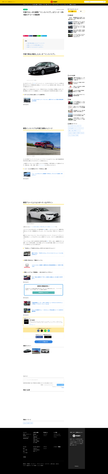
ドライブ (44, 435)
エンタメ (50, 4)
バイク (79, 130)
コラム (70, 135)
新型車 (28, 423)
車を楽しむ (41, 4)
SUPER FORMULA (36, 449)
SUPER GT (35, 448)
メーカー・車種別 (69, 4)
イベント (62, 4)
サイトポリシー (33, 463)
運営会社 (24, 463)
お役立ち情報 (35, 4)
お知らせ (57, 463)
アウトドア (45, 434)
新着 (31, 423)
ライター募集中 (33, 465)
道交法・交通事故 (36, 441)
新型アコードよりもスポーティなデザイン (35, 47)
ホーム (25, 4)
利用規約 (63, 387)
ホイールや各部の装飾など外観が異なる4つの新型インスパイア (42, 226)
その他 (74, 4)
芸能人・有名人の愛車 (72, 130)
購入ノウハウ (35, 435)
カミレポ (44, 448)
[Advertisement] (43, 25)
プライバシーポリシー (40, 463)
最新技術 (24, 435)
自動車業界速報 (25, 438)
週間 (72, 11)
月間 (80, 11)
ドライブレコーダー (57, 434)
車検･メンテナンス (36, 438)
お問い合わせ (53, 463)
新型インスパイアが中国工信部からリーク (35, 45)
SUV (47, 241)
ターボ (48, 229)
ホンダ (35, 6)
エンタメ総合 (25, 452)
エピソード (76, 128)
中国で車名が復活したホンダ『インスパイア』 (36, 43)
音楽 (24, 451)
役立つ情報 (35, 442)
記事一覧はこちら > (32, 324)
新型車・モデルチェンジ (27, 434)
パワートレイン (41, 165)
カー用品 (45, 4)
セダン (34, 83)
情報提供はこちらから (43, 292)
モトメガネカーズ (78, 125)
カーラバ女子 (71, 125)
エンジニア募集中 (40, 465)
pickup (25, 423)
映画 (24, 448)
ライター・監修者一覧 (26, 465)
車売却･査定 (35, 439)
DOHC (44, 229)
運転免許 (34, 434)
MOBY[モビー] (25, 6)
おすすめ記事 (71, 128)
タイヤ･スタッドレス (57, 435)
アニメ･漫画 (25, 449)
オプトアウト (47, 463)
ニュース (29, 4)
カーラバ (81, 128)
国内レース (35, 451)
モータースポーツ (56, 4)
